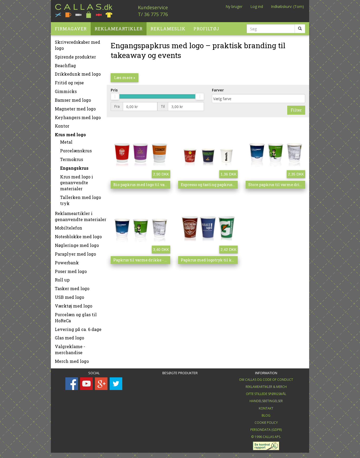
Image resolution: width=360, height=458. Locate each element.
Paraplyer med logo (75, 254)
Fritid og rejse (69, 82)
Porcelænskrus (76, 150)
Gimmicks (66, 91)
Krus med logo (70, 134)
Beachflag (65, 65)
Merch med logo (72, 361)
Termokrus (71, 159)
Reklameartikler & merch (266, 386)
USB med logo (69, 297)
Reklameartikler (119, 28)
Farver (218, 89)
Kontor (62, 126)
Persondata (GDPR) (266, 429)
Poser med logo (71, 271)
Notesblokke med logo (78, 236)
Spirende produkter (75, 57)
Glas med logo (69, 337)
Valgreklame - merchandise (70, 349)
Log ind (256, 6)
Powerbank (67, 262)
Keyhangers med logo (78, 117)
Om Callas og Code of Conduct (266, 379)
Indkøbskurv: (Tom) (287, 6)
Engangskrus (74, 168)
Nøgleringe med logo (77, 245)
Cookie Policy (266, 422)
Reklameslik (168, 28)
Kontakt (266, 408)
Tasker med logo (72, 288)
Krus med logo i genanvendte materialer (76, 183)
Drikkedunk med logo (78, 74)
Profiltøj (206, 28)
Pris (114, 89)
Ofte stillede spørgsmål (266, 394)
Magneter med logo (75, 108)
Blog (266, 415)
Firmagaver (71, 28)
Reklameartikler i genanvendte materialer (80, 216)
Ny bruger (234, 6)
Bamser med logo (73, 100)
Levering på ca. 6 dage (78, 329)
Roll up (62, 279)
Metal (66, 142)
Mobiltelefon (68, 228)
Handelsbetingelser (266, 401)
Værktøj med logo (73, 306)
